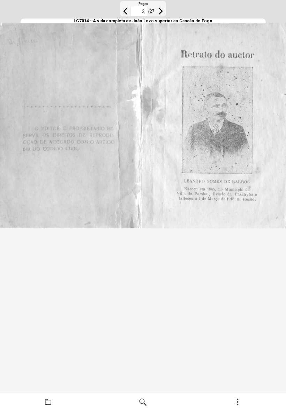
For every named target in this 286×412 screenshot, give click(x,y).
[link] (48, 402)
